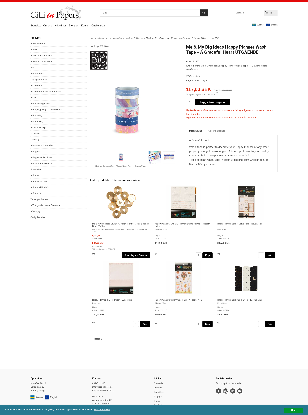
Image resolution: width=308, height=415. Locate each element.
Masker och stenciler (42, 145)
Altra (32, 67)
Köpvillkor (60, 25)
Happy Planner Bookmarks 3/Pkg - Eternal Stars (239, 300)
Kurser (85, 25)
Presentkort (36, 169)
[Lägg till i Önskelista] (93, 254)
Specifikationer (216, 130)
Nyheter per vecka (42, 55)
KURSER (35, 133)
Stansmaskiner (39, 181)
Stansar (36, 175)
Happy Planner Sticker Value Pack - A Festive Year (178, 300)
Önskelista (194, 76)
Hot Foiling (37, 121)
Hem (92, 38)
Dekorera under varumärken (46, 91)
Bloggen (73, 25)
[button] (217, 93)
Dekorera (37, 85)
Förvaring (37, 115)
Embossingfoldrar (41, 103)
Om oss (47, 25)
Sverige (260, 25)
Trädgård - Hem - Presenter (46, 205)
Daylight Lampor (38, 79)
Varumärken (38, 43)
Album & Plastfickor (42, 61)
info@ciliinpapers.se (102, 387)
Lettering (34, 139)
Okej (293, 410)
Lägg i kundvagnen (212, 102)
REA (35, 49)
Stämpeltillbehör (40, 187)
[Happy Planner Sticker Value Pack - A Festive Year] (184, 278)
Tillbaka (97, 338)
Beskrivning (195, 130)
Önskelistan (98, 25)
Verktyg (36, 211)
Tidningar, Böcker (39, 199)
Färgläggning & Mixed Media (47, 109)
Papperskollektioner (42, 157)
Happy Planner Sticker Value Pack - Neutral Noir (239, 224)
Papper (36, 151)
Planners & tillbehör (42, 163)
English (274, 25)
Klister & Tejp (39, 127)
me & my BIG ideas (134, 38)
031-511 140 (98, 383)
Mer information (102, 409)
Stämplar (37, 193)
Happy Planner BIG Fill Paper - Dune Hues (112, 300)
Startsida (35, 25)
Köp (207, 255)
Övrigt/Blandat (37, 217)
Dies (34, 97)
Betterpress (38, 73)
